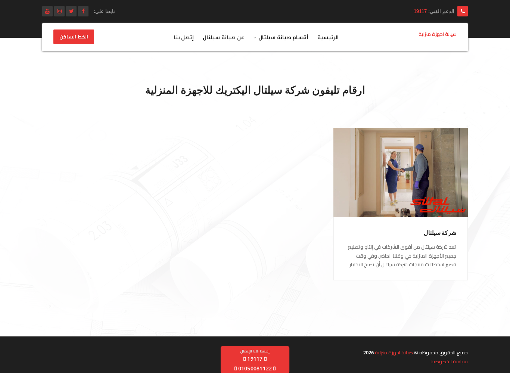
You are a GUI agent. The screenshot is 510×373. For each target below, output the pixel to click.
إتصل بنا (184, 37)
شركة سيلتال (440, 233)
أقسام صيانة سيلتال (283, 37)
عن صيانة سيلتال (223, 37)
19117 (420, 11)
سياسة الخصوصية (449, 361)
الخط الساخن (73, 37)
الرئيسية (328, 37)
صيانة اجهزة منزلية (394, 352)
